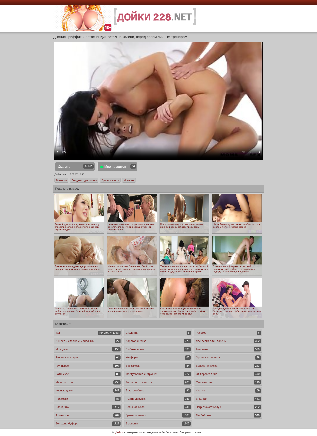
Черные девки (87, 390)
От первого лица (228, 374)
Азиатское (87, 415)
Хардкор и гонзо (157, 341)
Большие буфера (87, 423)
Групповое (87, 365)
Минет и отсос (87, 382)
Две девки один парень (84, 180)
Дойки (119, 432)
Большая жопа (157, 407)
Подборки (87, 398)
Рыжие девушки (157, 398)
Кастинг (228, 390)
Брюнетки (61, 180)
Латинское (87, 374)
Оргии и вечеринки (228, 357)
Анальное (228, 349)
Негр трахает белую (228, 407)
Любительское (157, 349)
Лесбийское (228, 415)
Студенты (157, 332)
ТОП (87, 332)
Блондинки (87, 407)
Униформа (157, 357)
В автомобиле (157, 390)
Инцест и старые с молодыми (87, 341)
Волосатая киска (228, 365)
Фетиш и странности (157, 382)
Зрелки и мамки (110, 180)
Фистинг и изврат (87, 357)
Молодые (129, 180)
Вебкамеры (157, 365)
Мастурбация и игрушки (157, 374)
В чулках (228, 398)
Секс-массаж (228, 382)
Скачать (75, 166)
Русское (228, 332)
